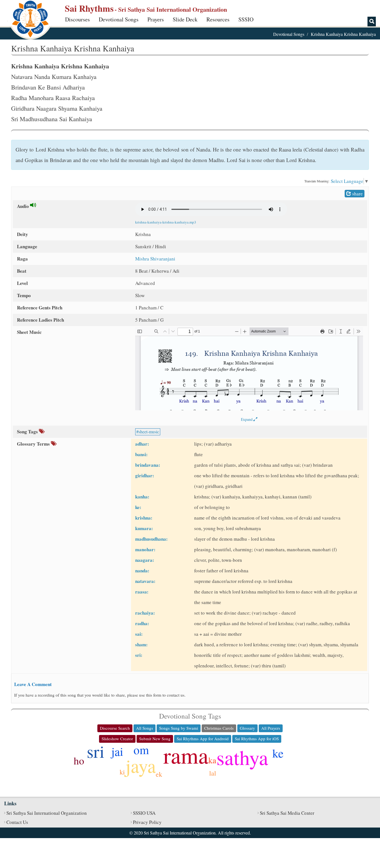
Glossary (247, 728)
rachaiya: (145, 612)
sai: (139, 633)
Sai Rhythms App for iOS (257, 738)
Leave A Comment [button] (33, 684)
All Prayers (270, 728)
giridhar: (144, 475)
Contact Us (17, 822)
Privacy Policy (147, 822)
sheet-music (149, 431)
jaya (140, 765)
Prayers (155, 19)
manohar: (145, 549)
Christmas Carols (219, 728)
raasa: (142, 591)
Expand (247, 419)
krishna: (143, 517)
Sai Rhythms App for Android (203, 738)
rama (185, 755)
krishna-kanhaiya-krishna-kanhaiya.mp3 (165, 222)
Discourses (77, 19)
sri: (138, 655)
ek (159, 774)
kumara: (144, 528)
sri (95, 751)
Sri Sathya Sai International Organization (46, 813)
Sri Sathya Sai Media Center (287, 813)
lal (212, 773)
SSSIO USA (144, 813)
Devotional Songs (119, 19)
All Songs (144, 728)
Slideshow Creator (117, 738)
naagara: (144, 560)
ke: (138, 507)
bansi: (141, 454)
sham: (141, 644)
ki (122, 771)
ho (79, 760)
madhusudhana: (151, 538)
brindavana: (147, 464)
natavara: (145, 581)
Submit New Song (155, 738)
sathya (242, 757)
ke (277, 753)
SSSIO (245, 19)
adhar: (142, 443)
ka (212, 760)
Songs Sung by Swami (178, 728)
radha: (142, 623)
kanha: (142, 496)
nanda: (142, 570)
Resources (218, 19)
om (141, 749)
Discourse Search (115, 728)
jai (117, 751)
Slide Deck (185, 19)
